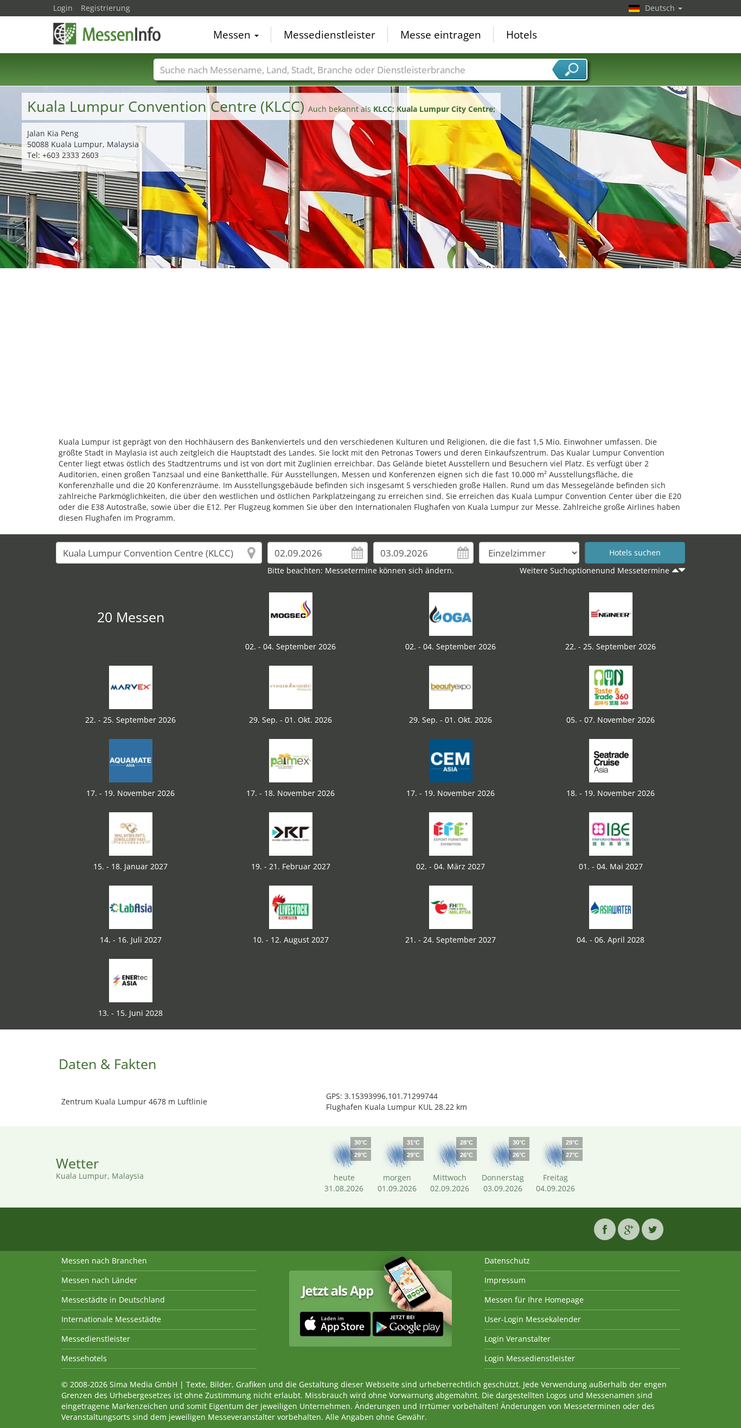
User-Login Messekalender (532, 1319)
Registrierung (105, 8)
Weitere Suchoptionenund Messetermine (594, 570)
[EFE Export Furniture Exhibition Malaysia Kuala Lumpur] (450, 833)
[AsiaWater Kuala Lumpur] (610, 906)
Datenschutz (507, 1260)
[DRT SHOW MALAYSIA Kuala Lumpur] (290, 833)
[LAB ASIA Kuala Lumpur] (130, 906)
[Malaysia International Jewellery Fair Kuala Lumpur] (130, 833)
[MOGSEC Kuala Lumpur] (290, 613)
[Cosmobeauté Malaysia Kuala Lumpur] (290, 686)
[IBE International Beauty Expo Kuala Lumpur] (610, 833)
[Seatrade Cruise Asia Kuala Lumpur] (610, 760)
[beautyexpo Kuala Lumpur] (450, 686)
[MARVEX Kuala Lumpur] (130, 686)
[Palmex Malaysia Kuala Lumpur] (290, 760)
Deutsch (661, 8)
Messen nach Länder (99, 1280)
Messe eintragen (440, 35)
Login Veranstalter (517, 1339)
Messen (233, 35)
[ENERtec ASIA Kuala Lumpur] (130, 980)
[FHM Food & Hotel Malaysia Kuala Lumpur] (450, 906)
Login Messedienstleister (529, 1358)
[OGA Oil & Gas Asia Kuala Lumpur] (450, 613)
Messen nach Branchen (104, 1260)
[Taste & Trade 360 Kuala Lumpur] (610, 686)
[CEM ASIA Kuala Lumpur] (450, 760)
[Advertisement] (370, 350)
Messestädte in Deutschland (113, 1299)
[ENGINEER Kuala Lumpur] (610, 613)
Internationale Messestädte (111, 1319)
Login (63, 8)
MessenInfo (107, 34)
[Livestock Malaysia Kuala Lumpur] (290, 906)
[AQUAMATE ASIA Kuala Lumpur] (130, 760)
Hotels (521, 35)
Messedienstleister (329, 35)
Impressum (505, 1280)
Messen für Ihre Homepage (534, 1299)
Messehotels (84, 1358)
